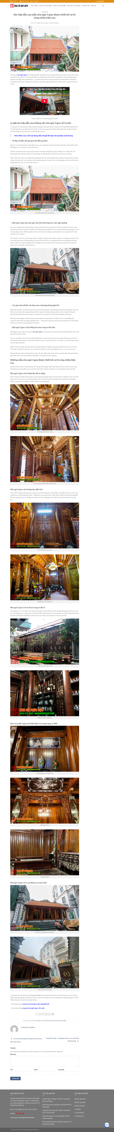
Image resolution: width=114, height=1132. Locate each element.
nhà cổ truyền (55, 1020)
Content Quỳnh (54, 23)
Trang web (61, 1069)
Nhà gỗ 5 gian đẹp (59, 5)
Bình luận (13, 1054)
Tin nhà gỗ (86, 5)
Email (36, 1069)
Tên (11, 1069)
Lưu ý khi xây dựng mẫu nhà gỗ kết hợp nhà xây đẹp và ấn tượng (48, 136)
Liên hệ (93, 5)
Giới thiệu (34, 5)
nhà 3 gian (48, 1020)
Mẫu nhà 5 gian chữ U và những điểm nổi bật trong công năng (55, 1117)
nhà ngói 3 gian (37, 332)
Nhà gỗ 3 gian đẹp (45, 5)
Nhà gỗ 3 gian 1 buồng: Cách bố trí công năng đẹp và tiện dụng (56, 1100)
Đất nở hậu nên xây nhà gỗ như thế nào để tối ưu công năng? (57, 1106)
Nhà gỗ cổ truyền (74, 5)
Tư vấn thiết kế (79, 1112)
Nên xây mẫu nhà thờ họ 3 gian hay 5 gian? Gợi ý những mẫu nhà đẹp (56, 1123)
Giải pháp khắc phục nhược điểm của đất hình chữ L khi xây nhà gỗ (56, 1111)
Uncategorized (79, 1116)
